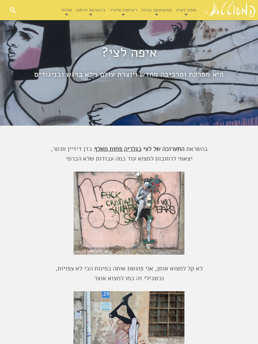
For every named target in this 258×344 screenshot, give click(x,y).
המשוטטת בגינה (156, 10)
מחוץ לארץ (186, 10)
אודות (66, 10)
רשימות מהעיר (123, 10)
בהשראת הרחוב (90, 10)
